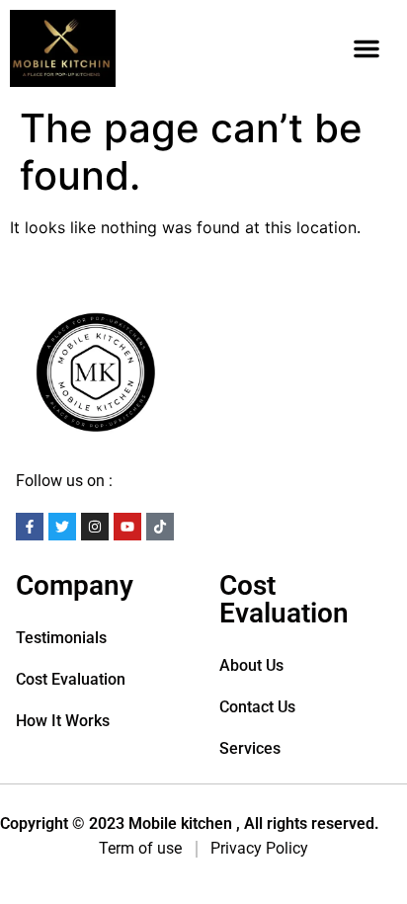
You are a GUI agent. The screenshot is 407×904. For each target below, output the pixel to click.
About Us (251, 665)
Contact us (257, 707)
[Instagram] (95, 526)
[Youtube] (127, 526)
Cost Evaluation (70, 679)
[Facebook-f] (29, 526)
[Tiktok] (160, 526)
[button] (366, 48)
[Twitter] (62, 526)
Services (250, 748)
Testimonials (61, 637)
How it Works (63, 720)
